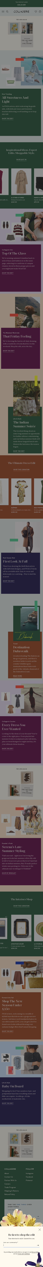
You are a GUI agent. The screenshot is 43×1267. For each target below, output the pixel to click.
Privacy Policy (35, 1252)
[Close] (39, 1229)
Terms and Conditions (24, 1254)
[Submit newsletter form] (38, 1245)
